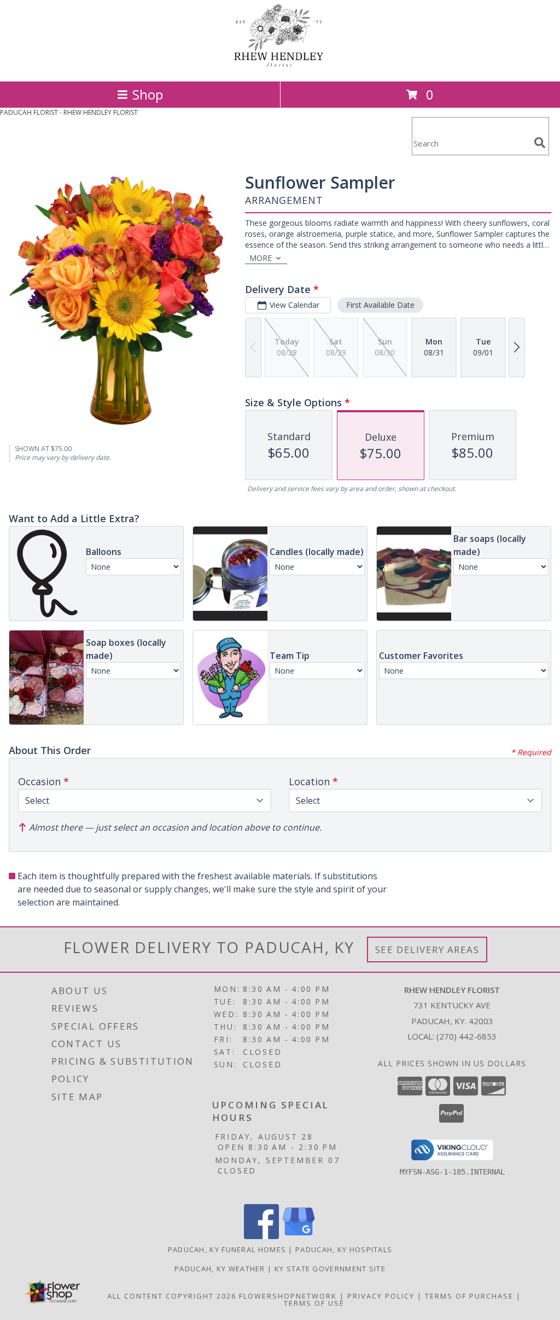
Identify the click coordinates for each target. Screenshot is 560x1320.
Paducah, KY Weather (219, 1269)
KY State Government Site (330, 1269)
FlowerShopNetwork (288, 1296)
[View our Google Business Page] (298, 1236)
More (260, 258)
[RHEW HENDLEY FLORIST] (280, 65)
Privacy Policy (381, 1296)
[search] (540, 143)
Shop (147, 94)
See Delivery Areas (427, 949)
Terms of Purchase (469, 1296)
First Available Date (380, 305)
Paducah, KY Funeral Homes (227, 1249)
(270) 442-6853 (466, 1036)
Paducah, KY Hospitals (343, 1249)
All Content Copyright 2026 (171, 1296)
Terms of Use (314, 1303)
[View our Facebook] (261, 1236)
